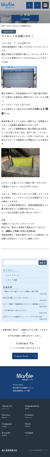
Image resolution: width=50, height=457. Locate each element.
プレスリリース (12, 275)
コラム (9, 25)
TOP (3, 25)
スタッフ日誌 (11, 280)
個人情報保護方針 (9, 450)
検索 (41, 263)
